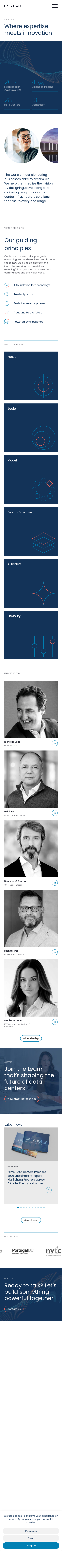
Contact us (14, 1309)
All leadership (31, 1038)
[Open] (55, 6)
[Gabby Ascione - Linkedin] (55, 1022)
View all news (31, 1220)
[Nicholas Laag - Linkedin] (55, 743)
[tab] (18, 1207)
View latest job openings (21, 1098)
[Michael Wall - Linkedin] (55, 952)
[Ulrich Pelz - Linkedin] (55, 813)
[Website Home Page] (15, 6)
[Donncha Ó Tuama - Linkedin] (55, 883)
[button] (31, 285)
